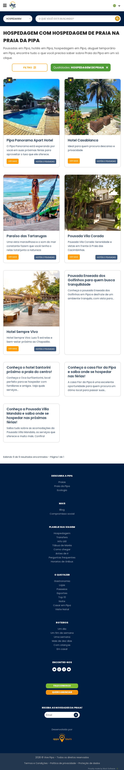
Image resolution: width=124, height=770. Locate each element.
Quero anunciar (62, 692)
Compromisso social (62, 513)
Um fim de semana (62, 633)
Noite (62, 601)
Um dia (62, 628)
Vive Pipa (49, 757)
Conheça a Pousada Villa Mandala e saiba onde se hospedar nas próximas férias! (28, 415)
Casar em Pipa (62, 605)
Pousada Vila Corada (86, 236)
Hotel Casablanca (83, 140)
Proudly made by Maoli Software (101, 768)
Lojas (62, 585)
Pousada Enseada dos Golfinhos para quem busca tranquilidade (91, 280)
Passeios (62, 589)
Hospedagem (62, 533)
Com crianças (62, 645)
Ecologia (62, 490)
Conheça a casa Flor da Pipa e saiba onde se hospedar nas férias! (92, 371)
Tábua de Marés (62, 545)
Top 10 (62, 597)
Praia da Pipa (62, 486)
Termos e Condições (36, 763)
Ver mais (12, 161)
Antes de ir (62, 553)
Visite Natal (62, 609)
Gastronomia (62, 581)
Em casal (62, 649)
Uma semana (62, 637)
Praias (62, 482)
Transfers (62, 537)
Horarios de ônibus (62, 561)
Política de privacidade (63, 763)
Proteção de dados (89, 763)
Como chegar (62, 549)
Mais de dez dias (62, 641)
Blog (62, 509)
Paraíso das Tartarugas (27, 236)
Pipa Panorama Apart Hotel (30, 140)
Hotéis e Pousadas (45, 161)
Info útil (62, 541)
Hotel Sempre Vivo (22, 331)
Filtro (28, 67)
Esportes (62, 593)
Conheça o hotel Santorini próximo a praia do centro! (29, 369)
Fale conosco (62, 685)
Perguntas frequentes (62, 557)
